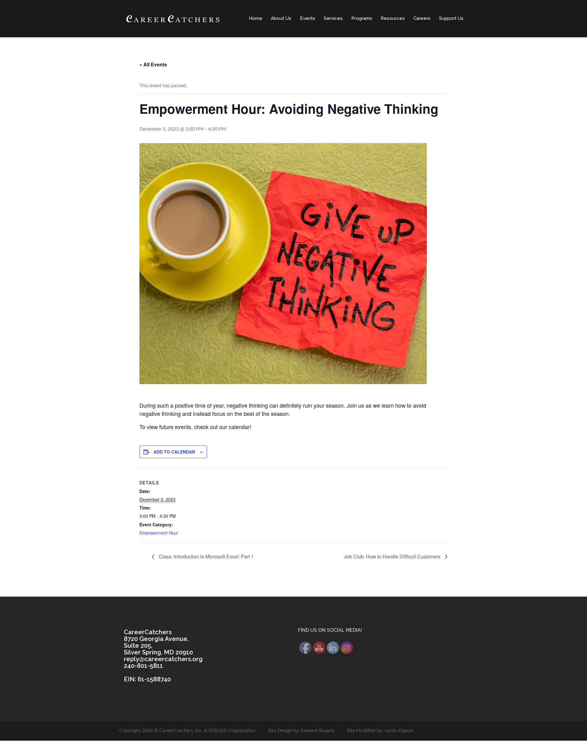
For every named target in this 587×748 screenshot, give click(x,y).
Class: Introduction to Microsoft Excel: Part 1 (205, 556)
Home (255, 18)
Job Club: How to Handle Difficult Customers (393, 556)
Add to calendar (174, 452)
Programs (361, 18)
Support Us (451, 18)
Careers (421, 18)
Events (307, 18)
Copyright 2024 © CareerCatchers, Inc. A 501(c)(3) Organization (187, 730)
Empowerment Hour (158, 533)
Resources (393, 18)
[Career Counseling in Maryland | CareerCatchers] (172, 18)
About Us (281, 18)
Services (333, 18)
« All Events (153, 64)
